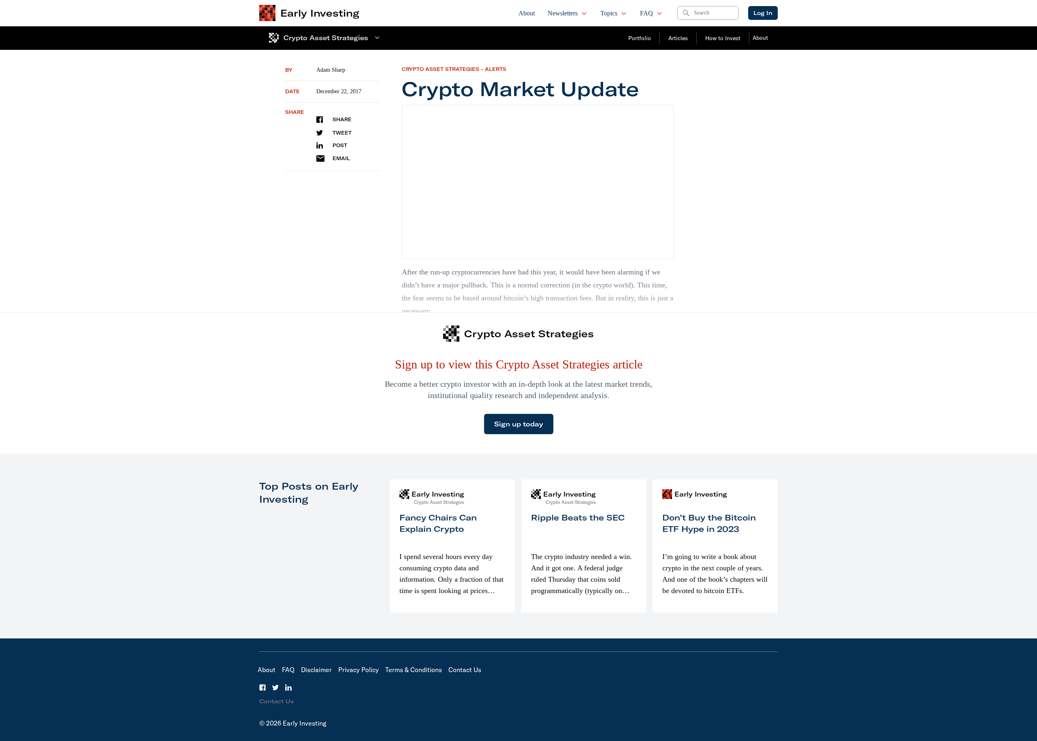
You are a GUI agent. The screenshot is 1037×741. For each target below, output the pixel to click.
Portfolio (639, 38)
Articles (678, 38)
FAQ (646, 13)
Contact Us (464, 670)
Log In (762, 13)
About (526, 13)
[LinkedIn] (288, 687)
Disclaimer (316, 670)
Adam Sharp (330, 70)
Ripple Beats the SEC (578, 517)
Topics (608, 13)
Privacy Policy (358, 670)
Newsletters (563, 13)
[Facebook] (262, 687)
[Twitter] (275, 687)
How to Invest (722, 38)
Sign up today (518, 424)
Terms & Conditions (413, 670)
